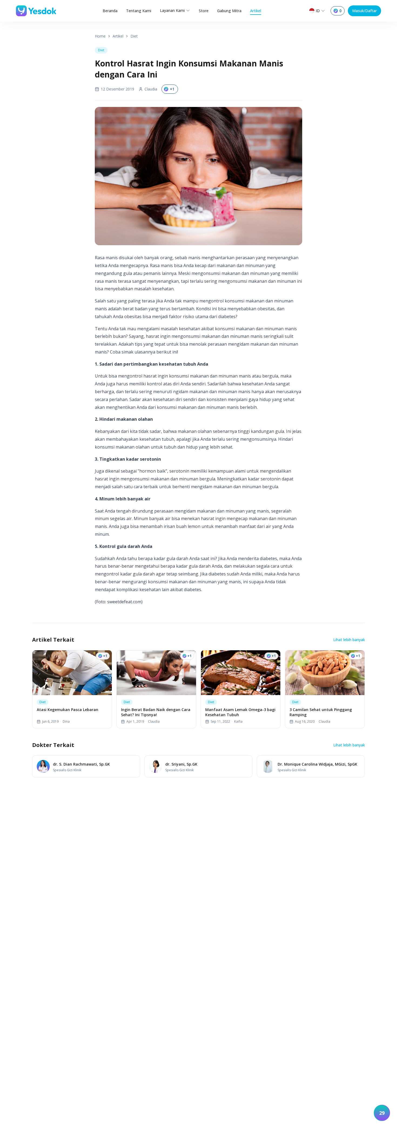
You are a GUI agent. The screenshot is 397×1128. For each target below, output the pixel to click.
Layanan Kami (172, 10)
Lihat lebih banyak (349, 639)
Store (203, 10)
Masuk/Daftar (364, 10)
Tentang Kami (138, 10)
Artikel (255, 10)
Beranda (110, 10)
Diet (134, 36)
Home (100, 36)
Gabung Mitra (229, 10)
